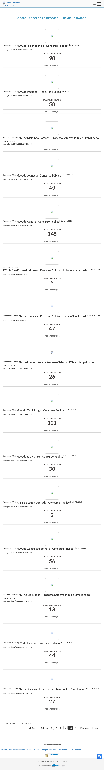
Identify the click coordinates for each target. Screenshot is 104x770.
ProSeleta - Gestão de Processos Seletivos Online (58, 765)
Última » (94, 728)
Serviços (44, 749)
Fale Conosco (75, 749)
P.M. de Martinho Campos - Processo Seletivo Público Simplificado (58, 137)
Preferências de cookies (52, 745)
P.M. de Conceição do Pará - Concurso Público (46, 548)
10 (70, 728)
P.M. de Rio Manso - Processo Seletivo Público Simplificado (54, 594)
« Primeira (33, 728)
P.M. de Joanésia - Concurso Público (39, 175)
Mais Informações (52, 66)
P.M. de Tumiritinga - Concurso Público (41, 410)
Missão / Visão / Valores (29, 749)
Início (3, 749)
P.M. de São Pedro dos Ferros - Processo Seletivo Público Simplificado (45, 270)
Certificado (62, 749)
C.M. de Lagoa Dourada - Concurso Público (44, 502)
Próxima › (84, 728)
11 (76, 728)
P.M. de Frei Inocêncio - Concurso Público (42, 45)
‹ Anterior (44, 728)
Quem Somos (12, 749)
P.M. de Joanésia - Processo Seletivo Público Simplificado (52, 316)
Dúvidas (52, 749)
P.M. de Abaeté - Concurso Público (38, 221)
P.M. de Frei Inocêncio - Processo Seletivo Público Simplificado (56, 362)
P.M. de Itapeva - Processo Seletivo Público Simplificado (52, 689)
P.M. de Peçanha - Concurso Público (39, 91)
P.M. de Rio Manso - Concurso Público (40, 456)
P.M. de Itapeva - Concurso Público (39, 643)
